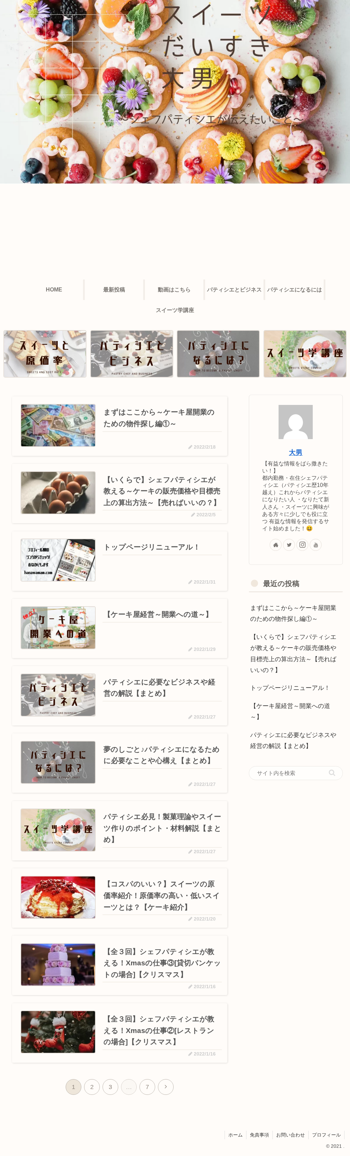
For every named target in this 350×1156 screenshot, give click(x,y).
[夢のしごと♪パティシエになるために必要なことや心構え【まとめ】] (218, 354)
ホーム (235, 1135)
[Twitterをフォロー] (289, 545)
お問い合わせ (290, 1135)
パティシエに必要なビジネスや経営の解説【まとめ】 (293, 740)
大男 (295, 452)
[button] (332, 773)
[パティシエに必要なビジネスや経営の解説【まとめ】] (131, 354)
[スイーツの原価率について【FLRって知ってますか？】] (44, 354)
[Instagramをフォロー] (302, 545)
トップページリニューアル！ (290, 687)
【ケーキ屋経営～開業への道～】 (290, 711)
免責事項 (259, 1135)
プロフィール (326, 1135)
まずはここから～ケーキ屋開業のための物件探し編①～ (293, 613)
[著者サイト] (276, 545)
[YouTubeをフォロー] (316, 545)
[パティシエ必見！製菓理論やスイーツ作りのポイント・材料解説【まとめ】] (305, 354)
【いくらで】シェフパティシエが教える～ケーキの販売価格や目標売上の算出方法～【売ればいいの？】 (293, 654)
